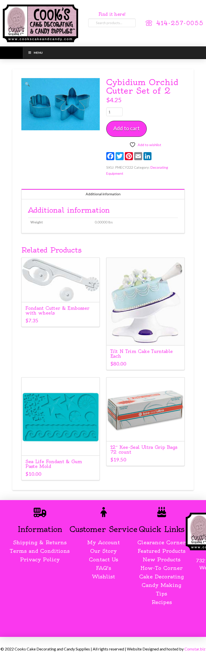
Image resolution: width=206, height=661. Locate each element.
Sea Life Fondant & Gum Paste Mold (53, 464)
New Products (161, 559)
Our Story (103, 551)
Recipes (161, 602)
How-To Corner (161, 568)
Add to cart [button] (61, 294)
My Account (103, 542)
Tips (161, 593)
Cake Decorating (161, 576)
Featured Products (161, 551)
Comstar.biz (194, 648)
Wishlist (103, 576)
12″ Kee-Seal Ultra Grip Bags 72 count (143, 449)
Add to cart (126, 128)
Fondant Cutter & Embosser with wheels (57, 310)
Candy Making (161, 585)
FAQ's (103, 568)
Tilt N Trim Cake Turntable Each (141, 353)
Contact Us (103, 559)
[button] (27, 84)
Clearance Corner (161, 542)
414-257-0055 (179, 23)
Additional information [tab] (103, 194)
